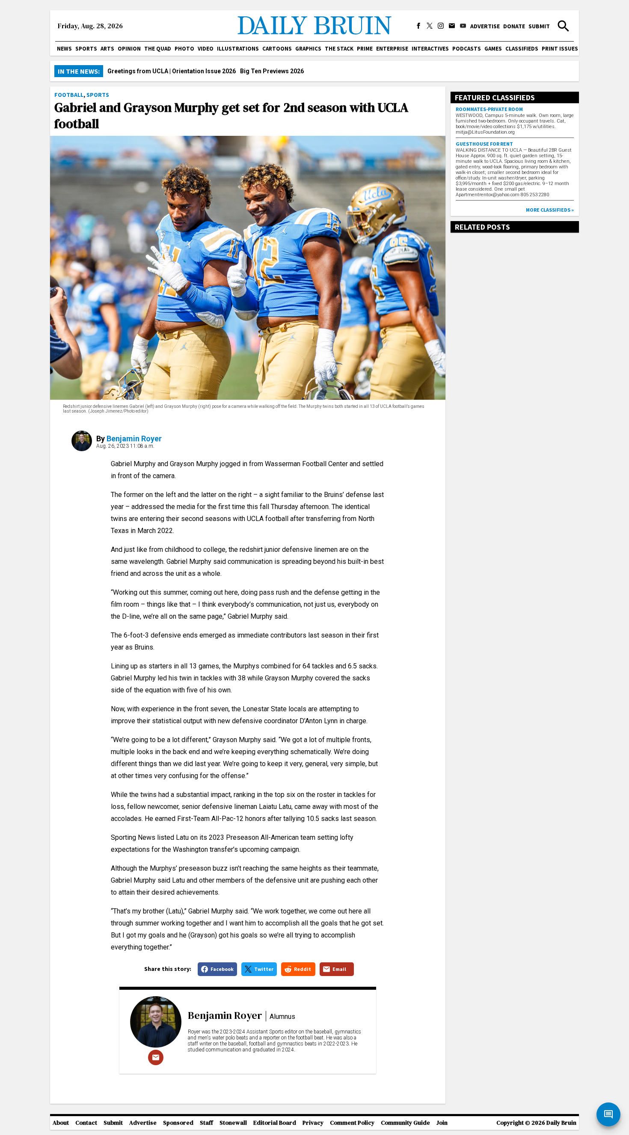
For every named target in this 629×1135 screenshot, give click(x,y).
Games (493, 48)
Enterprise (392, 48)
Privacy (313, 1123)
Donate (514, 26)
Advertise (485, 26)
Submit (539, 26)
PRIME (365, 48)
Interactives (430, 48)
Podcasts (466, 48)
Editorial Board (274, 1123)
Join (442, 1123)
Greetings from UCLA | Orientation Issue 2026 (171, 71)
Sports (86, 48)
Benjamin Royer (134, 438)
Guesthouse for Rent (484, 144)
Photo (184, 48)
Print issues (560, 48)
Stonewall (233, 1123)
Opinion (129, 48)
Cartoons (277, 48)
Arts (107, 48)
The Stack (339, 48)
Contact (86, 1123)
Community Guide (405, 1123)
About (61, 1123)
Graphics (308, 48)
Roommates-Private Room (489, 109)
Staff (206, 1123)
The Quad (157, 48)
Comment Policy (352, 1123)
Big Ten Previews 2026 (272, 71)
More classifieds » (550, 210)
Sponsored (178, 1123)
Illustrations (238, 48)
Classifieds (521, 48)
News (64, 48)
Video (206, 48)
